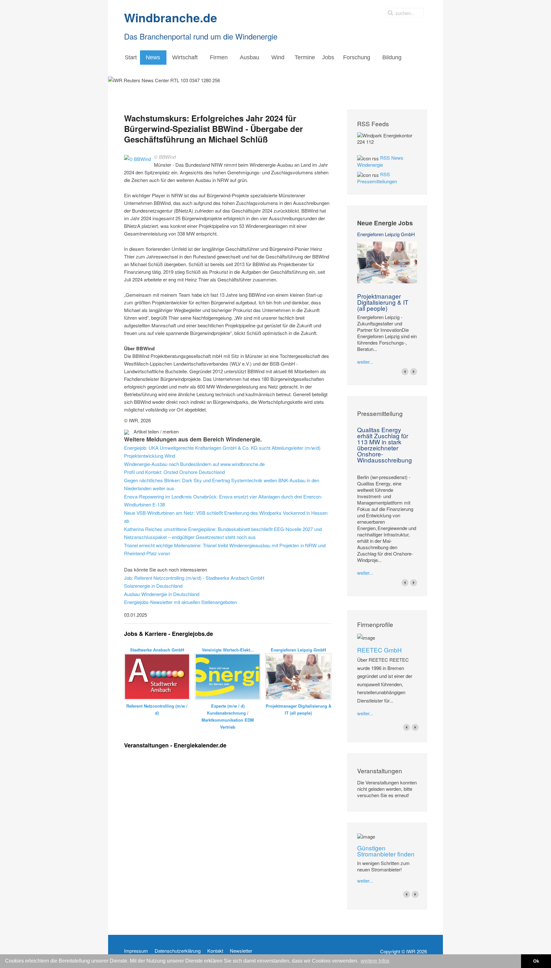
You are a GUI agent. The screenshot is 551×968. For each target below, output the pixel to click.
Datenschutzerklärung (178, 951)
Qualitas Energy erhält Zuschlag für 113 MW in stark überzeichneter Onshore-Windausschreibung (384, 444)
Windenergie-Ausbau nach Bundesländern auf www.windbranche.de (194, 464)
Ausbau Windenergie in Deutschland (161, 594)
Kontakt (215, 951)
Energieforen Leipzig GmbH (386, 234)
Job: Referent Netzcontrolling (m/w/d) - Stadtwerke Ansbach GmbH (194, 577)
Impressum (136, 951)
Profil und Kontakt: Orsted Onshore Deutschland (174, 472)
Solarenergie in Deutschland (153, 585)
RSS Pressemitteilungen (377, 178)
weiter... (365, 361)
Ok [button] (536, 961)
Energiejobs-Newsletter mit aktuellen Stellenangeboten (180, 602)
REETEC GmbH (379, 649)
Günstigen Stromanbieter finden (386, 850)
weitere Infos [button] (375, 961)
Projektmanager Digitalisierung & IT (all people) (382, 302)
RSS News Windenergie (380, 161)
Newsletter (241, 951)
